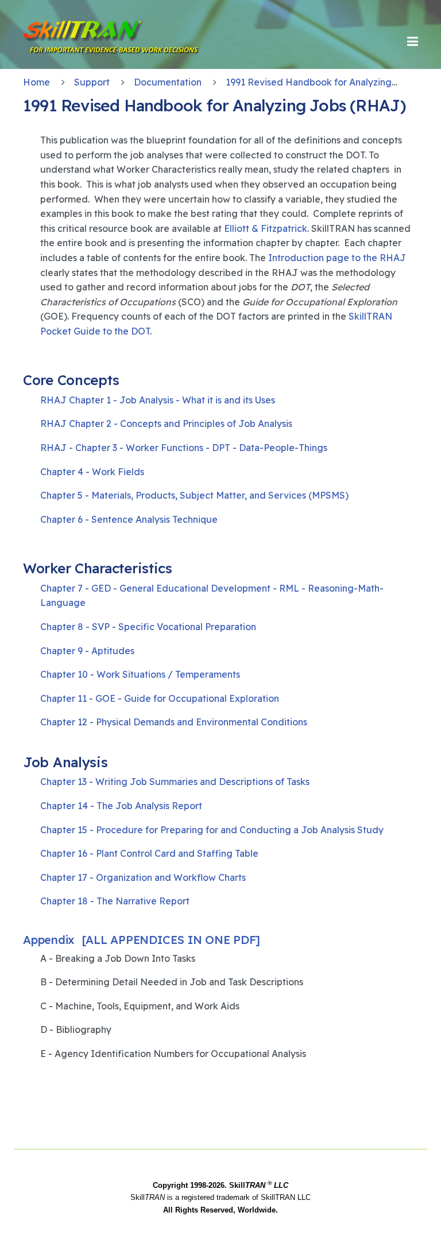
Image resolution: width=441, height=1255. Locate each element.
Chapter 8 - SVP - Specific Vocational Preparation (148, 626)
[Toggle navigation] (412, 41)
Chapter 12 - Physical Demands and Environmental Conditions (173, 722)
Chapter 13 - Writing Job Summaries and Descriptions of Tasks (175, 781)
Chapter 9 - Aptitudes (87, 650)
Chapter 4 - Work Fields (92, 471)
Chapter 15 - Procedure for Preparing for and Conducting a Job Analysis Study (212, 830)
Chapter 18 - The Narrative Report (114, 901)
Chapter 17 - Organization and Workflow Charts (143, 877)
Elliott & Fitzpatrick (265, 228)
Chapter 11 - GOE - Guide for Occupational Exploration (159, 698)
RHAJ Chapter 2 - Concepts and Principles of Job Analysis (166, 423)
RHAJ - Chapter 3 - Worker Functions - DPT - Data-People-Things (183, 447)
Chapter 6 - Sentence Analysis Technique (129, 519)
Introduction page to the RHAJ (337, 257)
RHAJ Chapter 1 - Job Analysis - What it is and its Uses (157, 400)
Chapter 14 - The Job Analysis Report (121, 805)
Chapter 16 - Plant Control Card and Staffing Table (149, 853)
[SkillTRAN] (69, 41)
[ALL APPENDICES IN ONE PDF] (171, 939)
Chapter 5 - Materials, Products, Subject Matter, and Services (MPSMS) (194, 495)
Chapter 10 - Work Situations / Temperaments (140, 674)
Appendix (49, 939)
